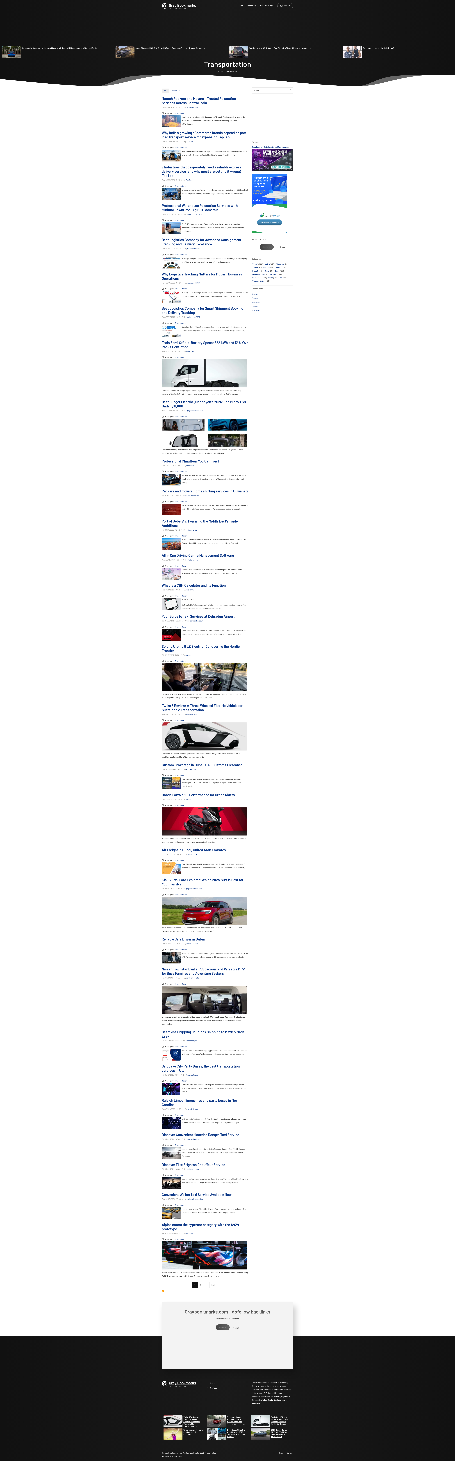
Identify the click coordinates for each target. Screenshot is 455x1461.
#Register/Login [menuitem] (266, 5)
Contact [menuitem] (287, 5)
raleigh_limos (192, 1109)
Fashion (266, 267)
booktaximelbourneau (195, 1139)
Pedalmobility (193, 560)
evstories (190, 351)
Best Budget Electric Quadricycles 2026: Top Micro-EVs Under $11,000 (236, 1433)
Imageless (176, 90)
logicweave (256, 302)
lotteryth (255, 294)
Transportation (181, 113)
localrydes (190, 465)
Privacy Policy (210, 1453)
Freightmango (191, 530)
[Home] (165, 5)
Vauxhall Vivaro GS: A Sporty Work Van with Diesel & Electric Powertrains (280, 48)
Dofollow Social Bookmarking (272, 1400)
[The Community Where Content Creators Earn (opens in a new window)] (269, 218)
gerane (188, 655)
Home (212, 1383)
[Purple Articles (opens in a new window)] (272, 160)
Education (279, 264)
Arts (280, 278)
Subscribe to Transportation (163, 1291)
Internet (273, 274)
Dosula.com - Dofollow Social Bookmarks (270, 147)
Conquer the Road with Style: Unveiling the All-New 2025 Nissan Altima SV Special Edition (60, 48)
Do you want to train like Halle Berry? (378, 48)
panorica (189, 1233)
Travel (255, 267)
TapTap (190, 141)
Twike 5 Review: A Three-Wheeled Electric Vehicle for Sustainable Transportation (191, 1421)
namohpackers (192, 107)
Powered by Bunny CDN (171, 1456)
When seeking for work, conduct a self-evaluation (193, 1432)
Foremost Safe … (193, 943)
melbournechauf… (194, 1169)
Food (277, 271)
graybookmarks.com (195, 410)
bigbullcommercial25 (194, 214)
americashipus (191, 1040)
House (279, 267)
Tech (254, 264)
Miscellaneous (258, 274)
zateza (188, 799)
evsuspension (192, 714)
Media (270, 278)
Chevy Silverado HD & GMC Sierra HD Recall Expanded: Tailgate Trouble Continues (170, 48)
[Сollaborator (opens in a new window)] (269, 189)
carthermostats (192, 978)
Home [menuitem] (242, 5)
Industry (256, 271)
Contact (213, 1388)
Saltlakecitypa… (192, 1075)
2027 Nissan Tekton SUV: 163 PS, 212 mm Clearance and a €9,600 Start (280, 1433)
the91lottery (256, 310)
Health (267, 264)
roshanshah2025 (193, 248)
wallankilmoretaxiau (195, 1199)
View (166, 90)
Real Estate (257, 278)
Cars (267, 271)
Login (282, 247)
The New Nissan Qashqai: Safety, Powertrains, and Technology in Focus (236, 1420)
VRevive (255, 306)
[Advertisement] (227, 29)
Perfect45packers (192, 495)
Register (266, 247)
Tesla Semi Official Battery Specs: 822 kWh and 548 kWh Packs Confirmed (279, 1420)
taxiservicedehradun (195, 621)
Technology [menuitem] (252, 7)
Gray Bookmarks (182, 5)
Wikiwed (255, 298)
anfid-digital (191, 769)
